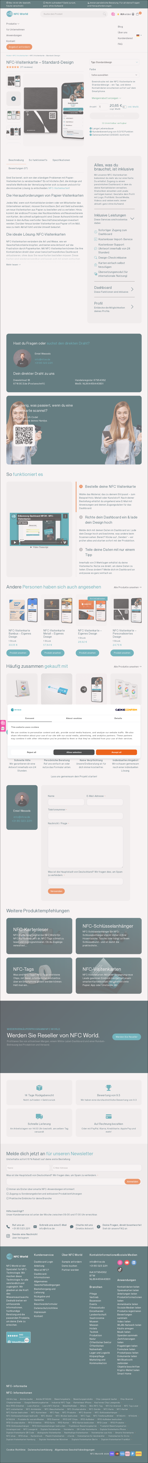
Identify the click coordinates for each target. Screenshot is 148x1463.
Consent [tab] (29, 718)
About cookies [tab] (74, 718)
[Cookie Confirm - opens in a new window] (126, 709)
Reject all (31, 752)
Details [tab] (118, 718)
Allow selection (74, 752)
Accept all (116, 752)
